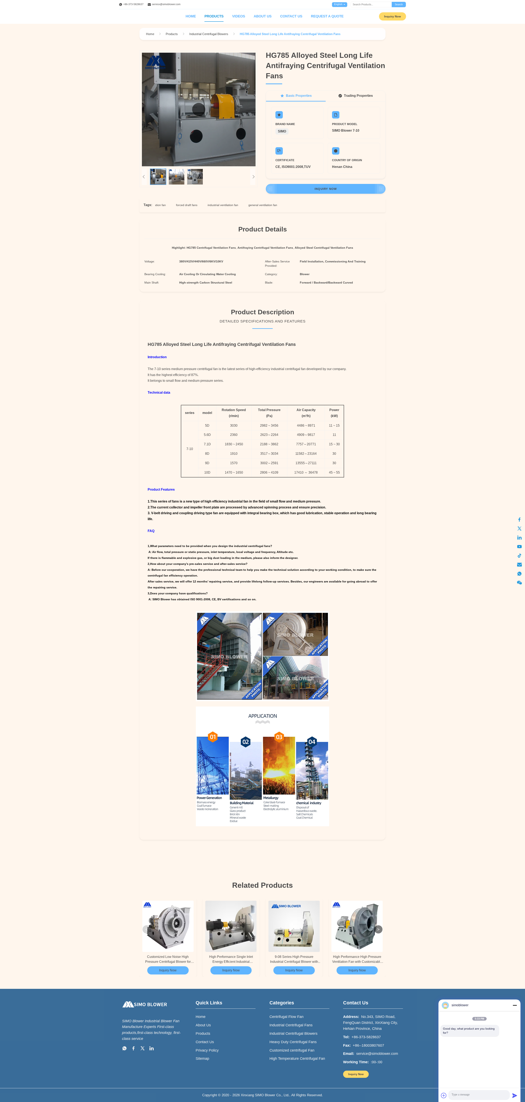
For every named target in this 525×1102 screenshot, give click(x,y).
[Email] (519, 564)
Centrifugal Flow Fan (286, 1017)
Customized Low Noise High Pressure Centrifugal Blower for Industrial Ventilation (168, 959)
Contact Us (291, 16)
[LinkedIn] (519, 537)
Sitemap (202, 1058)
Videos (238, 16)
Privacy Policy (207, 1050)
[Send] (514, 1095)
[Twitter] (519, 528)
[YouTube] (519, 546)
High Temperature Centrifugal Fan (297, 1058)
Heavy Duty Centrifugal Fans (293, 1042)
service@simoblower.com (166, 4)
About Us (263, 16)
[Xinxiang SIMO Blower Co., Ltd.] (144, 1011)
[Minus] (514, 1005)
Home (191, 16)
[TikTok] (519, 555)
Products (214, 16)
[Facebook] (519, 519)
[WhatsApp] (519, 573)
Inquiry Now (392, 16)
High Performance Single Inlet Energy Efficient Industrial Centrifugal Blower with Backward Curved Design (231, 959)
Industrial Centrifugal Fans (291, 1025)
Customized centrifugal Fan (291, 1050)
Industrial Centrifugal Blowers (293, 1033)
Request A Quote (327, 16)
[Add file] (444, 1095)
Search (399, 4)
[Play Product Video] (199, 109)
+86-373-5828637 (133, 4)
